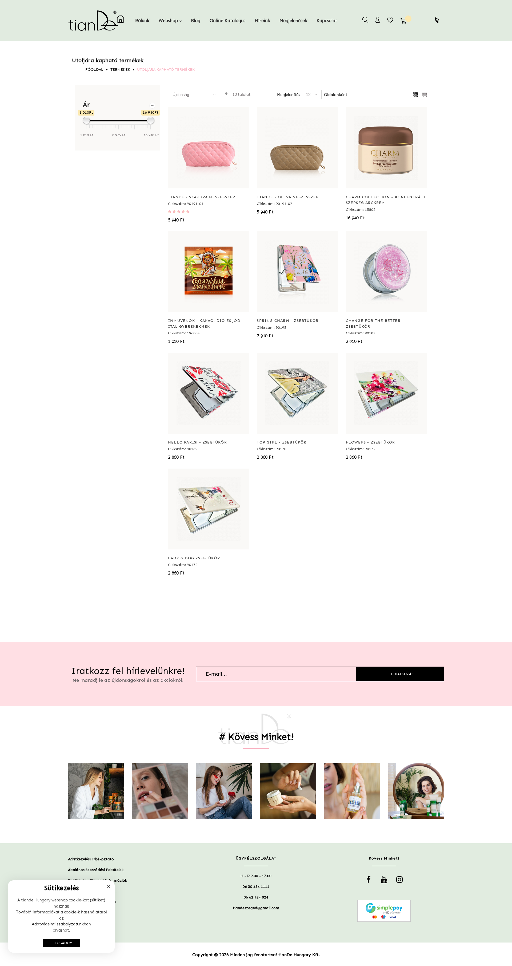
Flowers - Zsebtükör (370, 442)
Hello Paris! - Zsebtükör (197, 442)
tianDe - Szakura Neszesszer (201, 197)
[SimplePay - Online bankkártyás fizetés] (384, 911)
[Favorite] (390, 20)
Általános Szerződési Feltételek (95, 870)
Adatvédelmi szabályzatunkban (61, 924)
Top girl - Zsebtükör (281, 442)
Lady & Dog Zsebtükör (194, 558)
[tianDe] (83, 20)
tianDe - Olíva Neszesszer (288, 197)
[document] (61, 916)
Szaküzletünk (79, 891)
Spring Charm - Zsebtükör (287, 320)
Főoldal (94, 69)
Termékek (120, 69)
